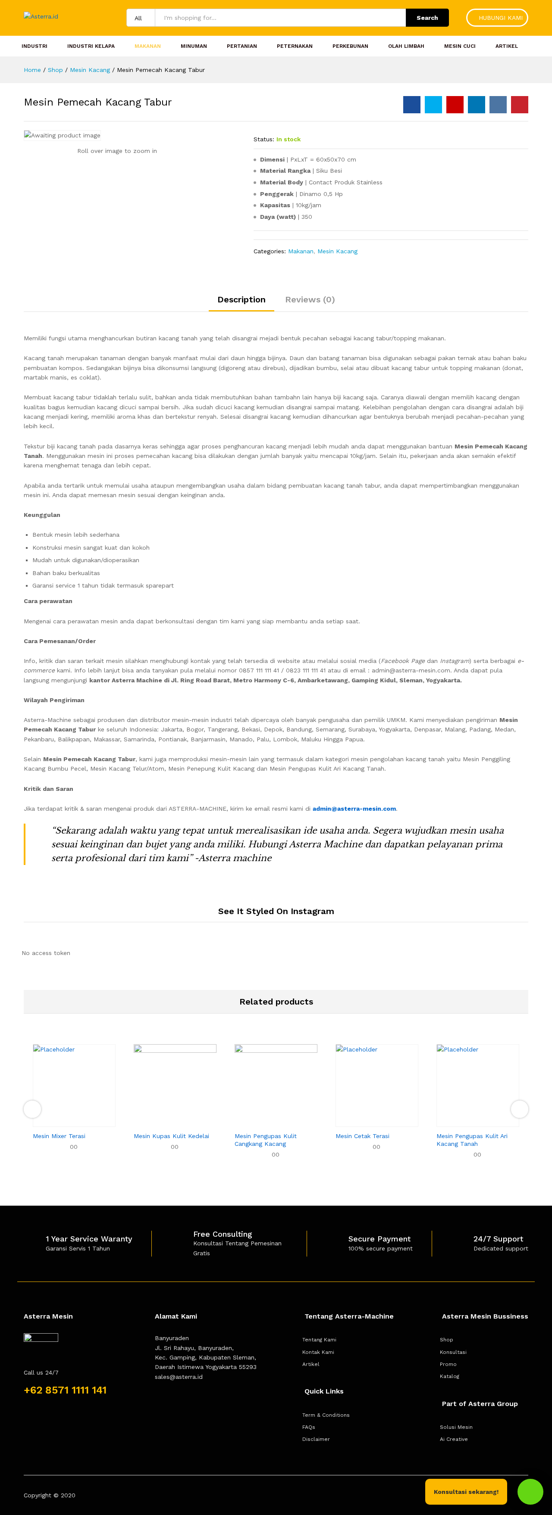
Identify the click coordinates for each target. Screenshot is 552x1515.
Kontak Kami (318, 1352)
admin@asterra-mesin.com (354, 808)
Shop (446, 1340)
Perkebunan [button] (350, 46)
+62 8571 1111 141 (65, 1390)
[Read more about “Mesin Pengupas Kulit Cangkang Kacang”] (266, 1121)
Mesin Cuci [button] (460, 46)
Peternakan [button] (295, 46)
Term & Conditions (326, 1415)
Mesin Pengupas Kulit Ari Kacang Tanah (472, 1139)
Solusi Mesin (456, 1427)
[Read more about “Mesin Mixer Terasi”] (64, 1121)
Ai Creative (454, 1439)
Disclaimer (316, 1439)
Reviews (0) (310, 299)
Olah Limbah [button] (406, 46)
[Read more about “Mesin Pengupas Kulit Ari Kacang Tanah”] (468, 1121)
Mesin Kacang (337, 251)
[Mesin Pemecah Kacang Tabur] (411, 104)
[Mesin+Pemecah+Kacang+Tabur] (433, 104)
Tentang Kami (319, 1340)
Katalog (449, 1376)
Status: (264, 139)
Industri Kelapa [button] (91, 46)
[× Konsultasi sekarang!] (530, 1492)
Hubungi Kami (500, 17)
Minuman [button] (194, 46)
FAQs (308, 1427)
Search (427, 17)
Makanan (301, 251)
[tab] (241, 303)
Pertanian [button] (242, 46)
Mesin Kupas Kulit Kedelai (171, 1135)
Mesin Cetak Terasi (362, 1135)
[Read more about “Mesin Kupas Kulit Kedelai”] (165, 1121)
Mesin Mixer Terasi (59, 1135)
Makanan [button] (148, 46)
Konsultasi (453, 1352)
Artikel (507, 46)
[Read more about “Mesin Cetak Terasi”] (367, 1121)
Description (241, 299)
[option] (74, 1104)
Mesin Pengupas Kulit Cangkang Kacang (266, 1139)
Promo (448, 1364)
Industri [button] (34, 46)
